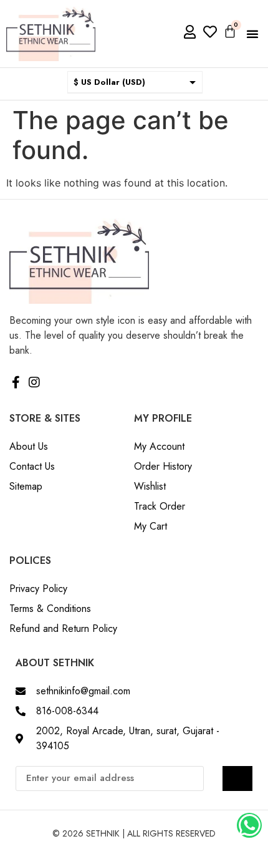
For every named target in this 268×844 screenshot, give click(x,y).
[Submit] (237, 778)
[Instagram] (34, 382)
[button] (252, 33)
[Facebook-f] (15, 382)
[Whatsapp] (249, 825)
